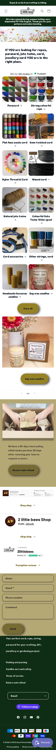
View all (28, 308)
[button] (6, 11)
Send (13, 628)
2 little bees (15, 742)
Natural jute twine (15, 216)
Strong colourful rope (41, 107)
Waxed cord (39, 179)
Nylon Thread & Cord (14, 179)
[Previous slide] (21, 393)
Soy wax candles (39, 293)
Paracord (13, 105)
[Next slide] (34, 393)
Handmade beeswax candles (15, 295)
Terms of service (14, 675)
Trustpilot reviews (26, 565)
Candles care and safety (18, 669)
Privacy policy (13, 746)
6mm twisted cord (41, 142)
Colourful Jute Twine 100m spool (41, 218)
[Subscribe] (45, 696)
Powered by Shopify (30, 742)
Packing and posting (16, 662)
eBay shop (26, 536)
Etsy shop (26, 505)
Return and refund (23, 470)
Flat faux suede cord (14, 142)
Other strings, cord (41, 256)
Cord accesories (13, 256)
